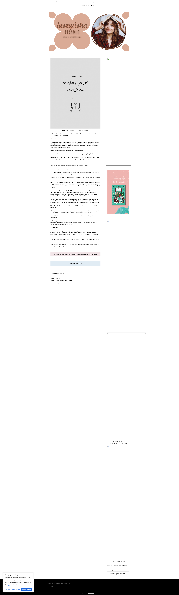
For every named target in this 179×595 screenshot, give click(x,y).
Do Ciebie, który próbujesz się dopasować (64, 254)
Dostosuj (8, 589)
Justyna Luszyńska (84, 130)
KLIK (81, 263)
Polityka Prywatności (12, 585)
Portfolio (85, 5)
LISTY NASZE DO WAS (69, 2)
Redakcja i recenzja (120, 2)
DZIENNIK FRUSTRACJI (83, 2)
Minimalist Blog (91, 593)
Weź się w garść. (111, 570)
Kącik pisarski (96, 2)
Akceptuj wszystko (26, 589)
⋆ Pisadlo (58, 278)
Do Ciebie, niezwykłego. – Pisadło (64, 280)
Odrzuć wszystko (16, 589)
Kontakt (94, 5)
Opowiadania (107, 2)
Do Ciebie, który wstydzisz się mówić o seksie (86, 254)
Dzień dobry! (57, 2)
